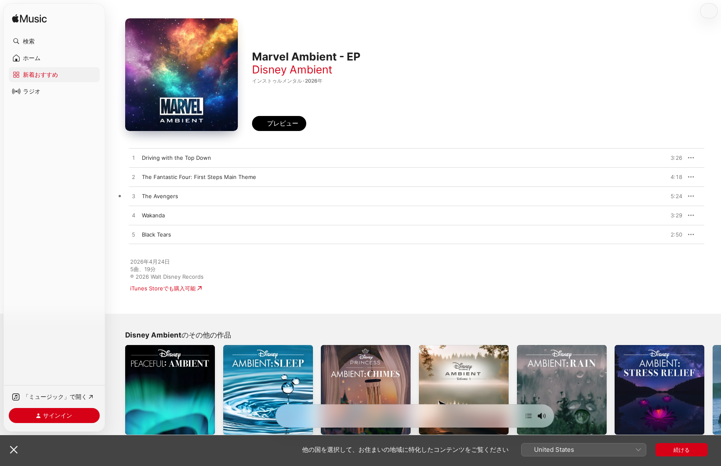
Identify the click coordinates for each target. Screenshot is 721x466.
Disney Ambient (292, 69)
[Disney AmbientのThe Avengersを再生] (133, 196)
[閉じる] (14, 449)
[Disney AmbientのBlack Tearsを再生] (133, 235)
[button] (54, 41)
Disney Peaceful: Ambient (158, 348)
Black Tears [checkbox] (156, 234)
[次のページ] (712, 390)
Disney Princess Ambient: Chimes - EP (364, 351)
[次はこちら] (529, 416)
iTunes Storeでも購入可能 (163, 288)
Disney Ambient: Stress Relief (653, 348)
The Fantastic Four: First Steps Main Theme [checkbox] (199, 177)
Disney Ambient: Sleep (252, 348)
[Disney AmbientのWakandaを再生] (133, 215)
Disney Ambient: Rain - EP (551, 348)
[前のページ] (117, 390)
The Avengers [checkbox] (160, 196)
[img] (29, 19)
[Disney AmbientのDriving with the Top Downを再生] (133, 158)
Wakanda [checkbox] (153, 215)
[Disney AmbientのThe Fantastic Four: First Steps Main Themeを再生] (133, 177)
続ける (681, 449)
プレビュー (671, 157)
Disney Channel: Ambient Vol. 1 (459, 348)
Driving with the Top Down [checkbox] (176, 157)
